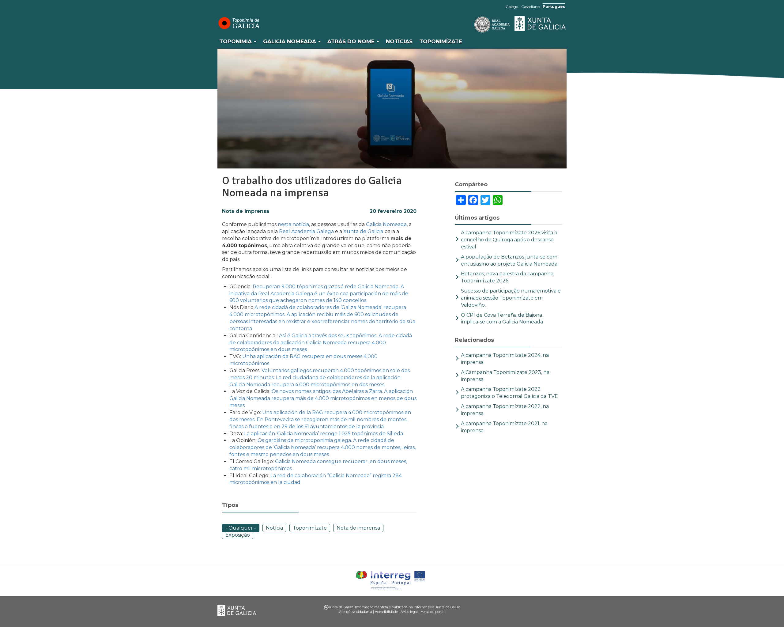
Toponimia (236, 41)
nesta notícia (293, 224)
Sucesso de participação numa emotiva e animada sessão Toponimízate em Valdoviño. (511, 298)
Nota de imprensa (245, 211)
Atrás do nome (351, 41)
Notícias (399, 41)
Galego (512, 6)
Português (554, 6)
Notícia (274, 528)
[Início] (238, 23)
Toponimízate (440, 41)
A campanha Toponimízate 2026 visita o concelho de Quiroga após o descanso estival (509, 240)
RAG (473, 24)
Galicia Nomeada (290, 41)
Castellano (530, 6)
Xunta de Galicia (540, 23)
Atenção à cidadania (355, 612)
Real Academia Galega (306, 231)
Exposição (237, 535)
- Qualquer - (240, 528)
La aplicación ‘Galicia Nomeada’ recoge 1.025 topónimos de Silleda (323, 433)
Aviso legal (409, 612)
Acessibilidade (386, 612)
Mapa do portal (432, 612)
